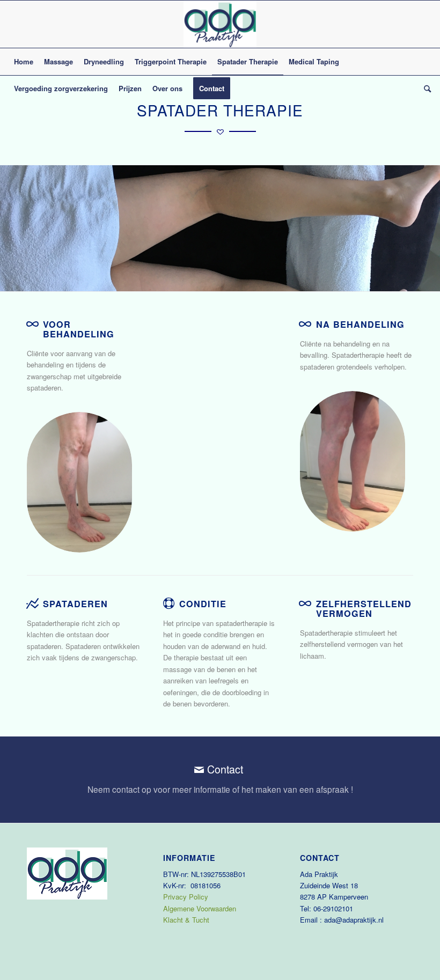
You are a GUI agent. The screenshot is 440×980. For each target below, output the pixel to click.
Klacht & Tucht (186, 920)
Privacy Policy (185, 896)
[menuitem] (24, 61)
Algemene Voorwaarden (199, 908)
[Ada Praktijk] (220, 24)
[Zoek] (425, 88)
